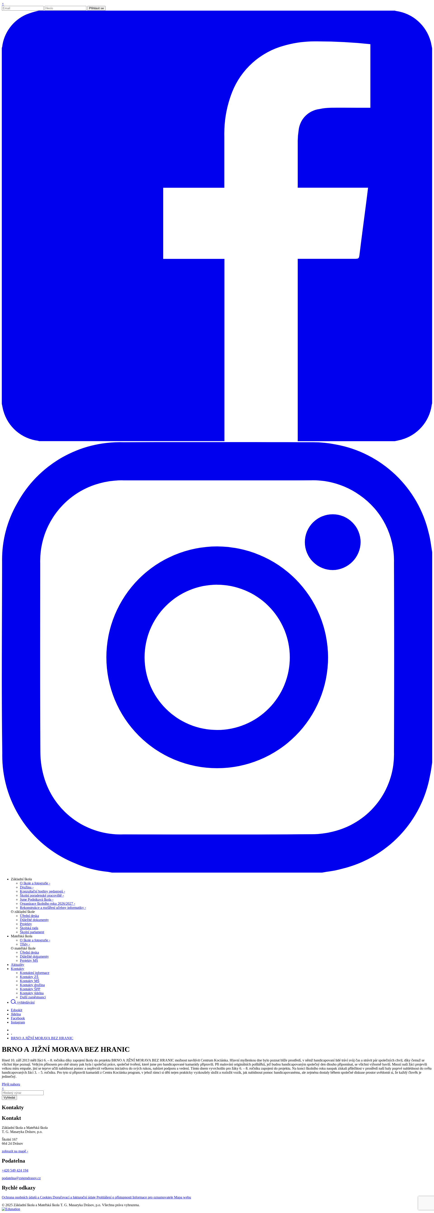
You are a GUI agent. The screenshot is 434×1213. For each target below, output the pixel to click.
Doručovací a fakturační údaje (75, 1197)
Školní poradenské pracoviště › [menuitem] (42, 895)
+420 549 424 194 (15, 1170)
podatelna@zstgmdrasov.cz (21, 1178)
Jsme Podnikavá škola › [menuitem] (36, 899)
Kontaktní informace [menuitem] (34, 973)
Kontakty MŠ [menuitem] (29, 981)
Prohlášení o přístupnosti (114, 1197)
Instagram (18, 1022)
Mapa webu (182, 1197)
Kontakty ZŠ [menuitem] (29, 977)
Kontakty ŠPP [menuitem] (30, 989)
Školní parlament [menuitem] (32, 932)
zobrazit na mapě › (15, 1151)
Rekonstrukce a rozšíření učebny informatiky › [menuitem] (53, 908)
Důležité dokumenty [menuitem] (34, 920)
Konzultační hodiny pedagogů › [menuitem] (42, 891)
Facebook (18, 1018)
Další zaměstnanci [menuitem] (33, 997)
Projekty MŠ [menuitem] (29, 960)
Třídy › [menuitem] (25, 944)
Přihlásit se (96, 8)
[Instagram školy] (217, 871)
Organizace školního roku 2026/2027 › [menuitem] (47, 903)
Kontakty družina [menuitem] (32, 985)
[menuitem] (21, 879)
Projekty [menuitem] (26, 924)
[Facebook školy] (217, 440)
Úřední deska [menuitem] (29, 916)
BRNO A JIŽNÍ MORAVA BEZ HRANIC (42, 1038)
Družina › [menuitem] (26, 887)
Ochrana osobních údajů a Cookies (27, 1197)
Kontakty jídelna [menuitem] (32, 993)
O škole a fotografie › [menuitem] (35, 883)
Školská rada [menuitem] (29, 928)
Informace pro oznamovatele (153, 1197)
